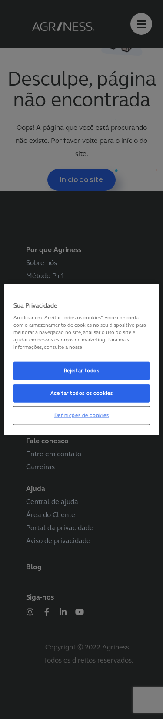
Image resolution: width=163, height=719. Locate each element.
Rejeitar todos (82, 371)
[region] (81, 359)
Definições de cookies (81, 415)
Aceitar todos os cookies (81, 393)
